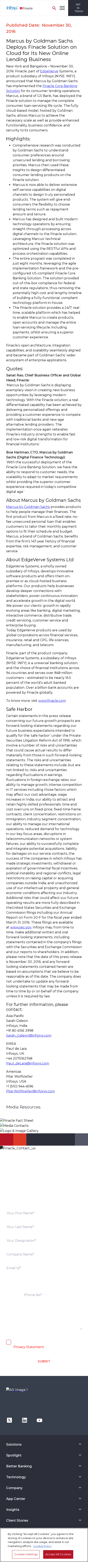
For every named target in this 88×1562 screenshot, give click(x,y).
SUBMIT (44, 1361)
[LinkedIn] (24, 1420)
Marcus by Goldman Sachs (28, 507)
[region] (44, 1545)
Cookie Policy (42, 1546)
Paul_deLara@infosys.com (27, 1063)
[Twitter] (9, 1420)
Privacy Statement (29, 1347)
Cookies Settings (25, 1554)
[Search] (54, 7)
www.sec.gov (20, 927)
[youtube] (39, 1420)
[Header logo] (16, 8)
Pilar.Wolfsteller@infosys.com (30, 1091)
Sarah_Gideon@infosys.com (28, 1035)
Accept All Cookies (58, 1554)
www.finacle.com (52, 701)
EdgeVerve (49, 71)
